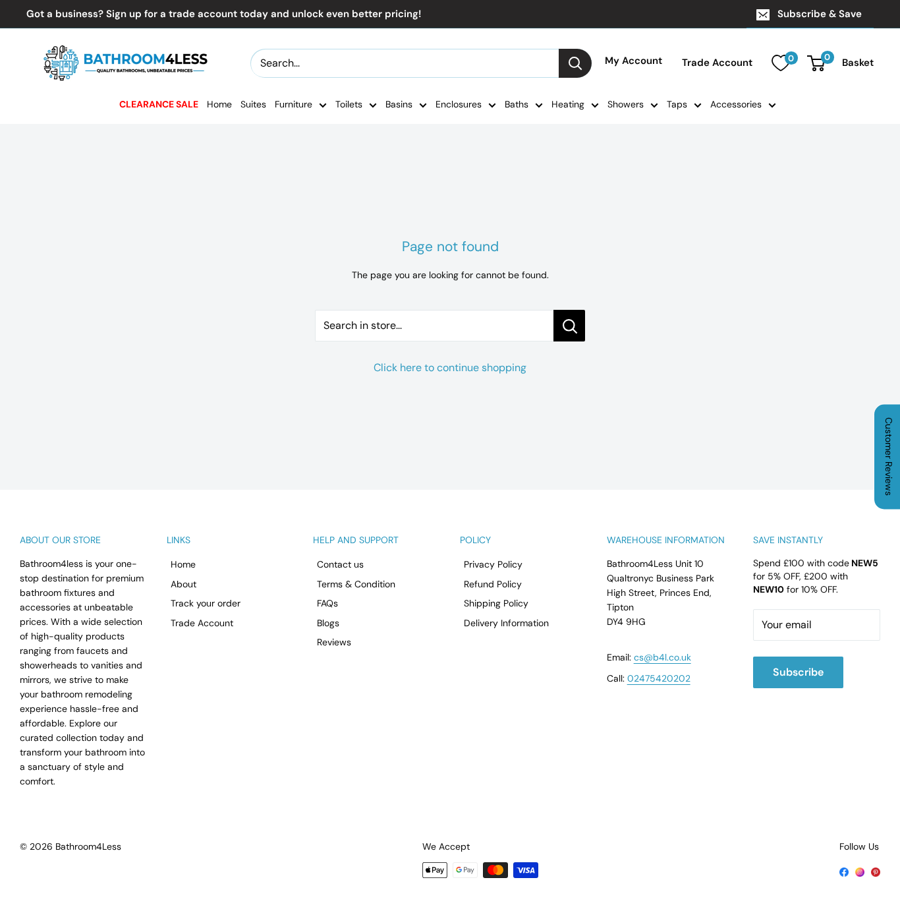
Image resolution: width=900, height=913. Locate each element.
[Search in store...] (569, 325)
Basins (398, 104)
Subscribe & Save (819, 13)
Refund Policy (493, 584)
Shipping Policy (496, 603)
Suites (253, 104)
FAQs (327, 603)
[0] (780, 63)
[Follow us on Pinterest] (875, 870)
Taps (677, 104)
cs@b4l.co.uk (662, 657)
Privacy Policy (493, 564)
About (183, 584)
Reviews (334, 642)
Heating (567, 104)
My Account (633, 61)
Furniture (293, 104)
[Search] (575, 63)
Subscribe (798, 672)
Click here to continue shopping (450, 367)
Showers (625, 104)
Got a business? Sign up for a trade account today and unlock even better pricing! (223, 13)
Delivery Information (506, 623)
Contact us (340, 564)
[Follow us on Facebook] (844, 870)
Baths (516, 104)
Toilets (348, 104)
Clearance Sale (158, 104)
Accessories (736, 104)
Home (219, 104)
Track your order (205, 603)
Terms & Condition (356, 584)
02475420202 (658, 678)
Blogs (328, 623)
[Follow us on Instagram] (859, 870)
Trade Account (717, 63)
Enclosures (459, 104)
